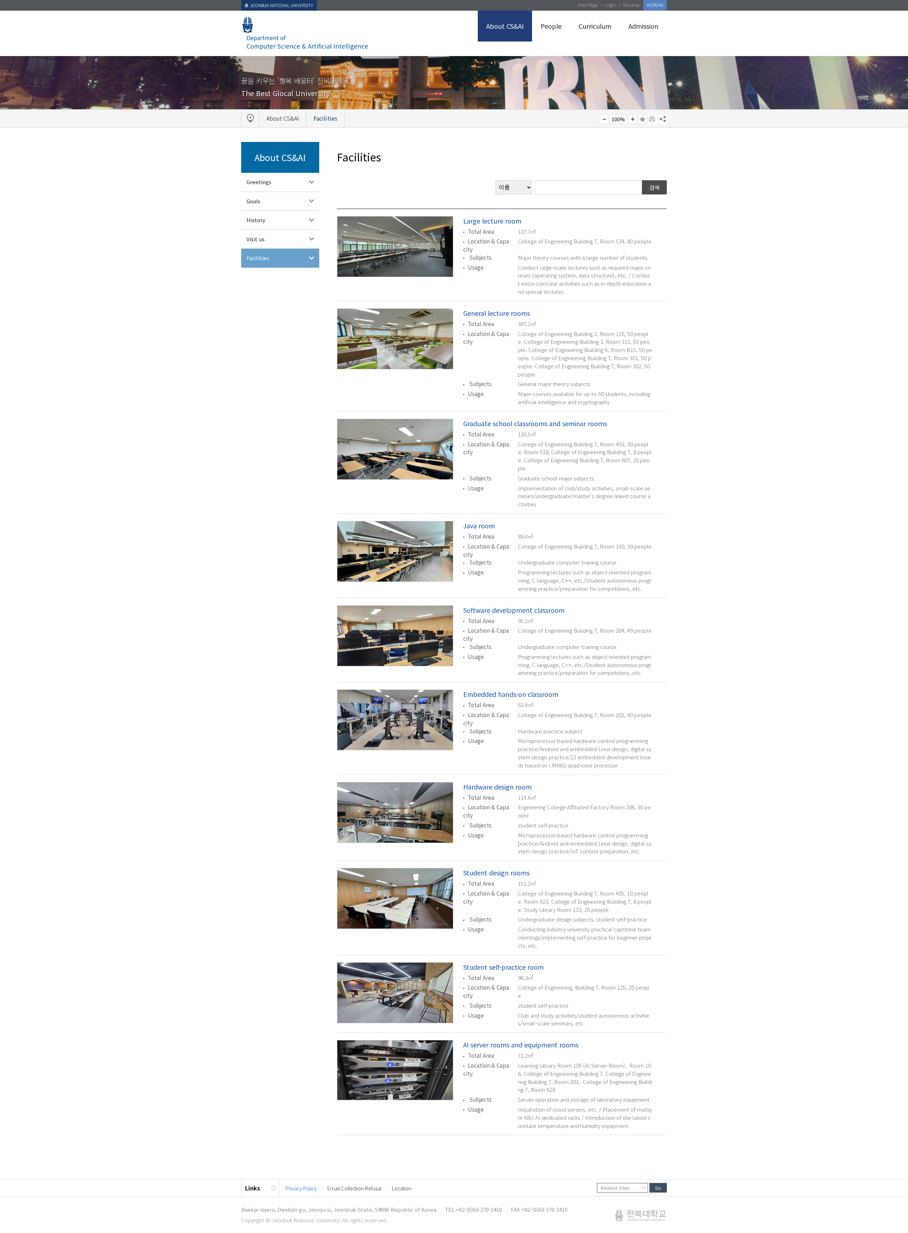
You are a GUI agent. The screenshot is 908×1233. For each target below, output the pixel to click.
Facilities (258, 258)
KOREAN (655, 5)
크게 (632, 119)
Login (610, 5)
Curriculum (594, 26)
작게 (604, 119)
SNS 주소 (662, 119)
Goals (253, 201)
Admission (643, 26)
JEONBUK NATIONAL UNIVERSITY (281, 5)
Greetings (259, 182)
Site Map (631, 5)
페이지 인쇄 (652, 119)
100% (618, 119)
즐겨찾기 (642, 119)
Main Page (588, 5)
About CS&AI (505, 26)
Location (401, 1188)
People (551, 26)
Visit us (256, 239)
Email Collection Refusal (354, 1188)
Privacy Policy (301, 1188)
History (256, 220)
